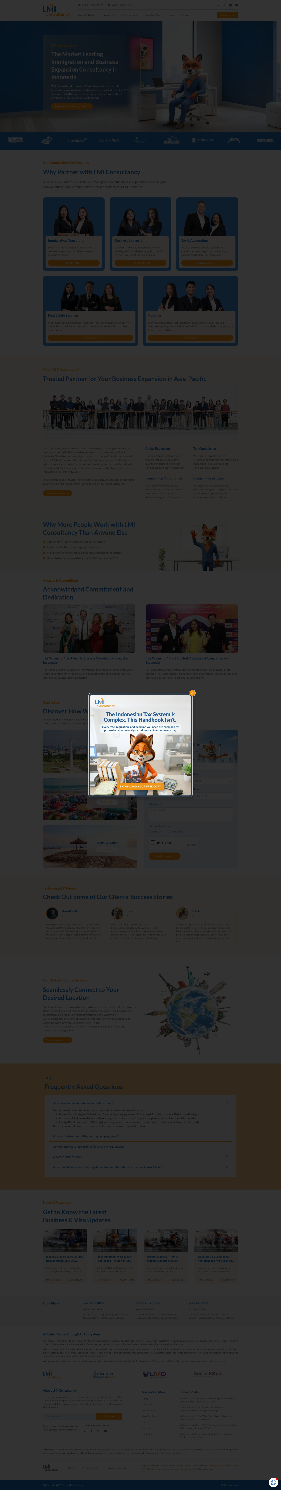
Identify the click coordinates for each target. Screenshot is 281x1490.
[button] (273, 1482)
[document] (140, 745)
